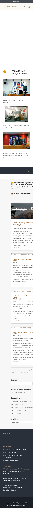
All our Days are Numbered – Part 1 (21, 401)
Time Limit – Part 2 (17, 404)
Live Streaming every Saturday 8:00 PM (14, 52)
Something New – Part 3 (18, 410)
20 (24, 372)
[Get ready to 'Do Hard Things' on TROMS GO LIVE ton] (16, 437)
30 (28, 372)
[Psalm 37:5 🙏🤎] (16, 441)
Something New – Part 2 (18, 413)
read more (16, 247)
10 (21, 372)
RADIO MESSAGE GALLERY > (20, 392)
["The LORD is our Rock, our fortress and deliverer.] (16, 436)
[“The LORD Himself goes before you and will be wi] (16, 439)
